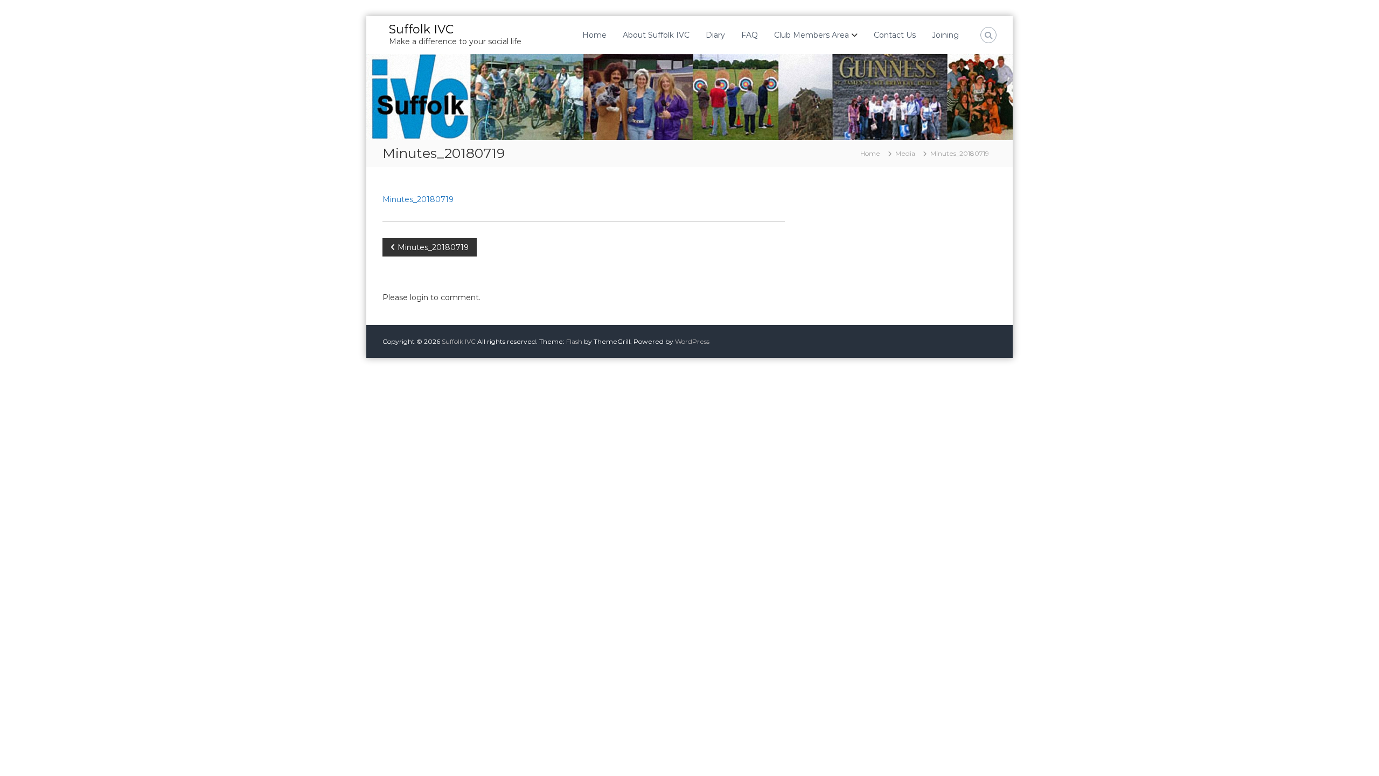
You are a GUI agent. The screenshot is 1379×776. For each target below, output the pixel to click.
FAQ (749, 35)
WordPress (692, 341)
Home (594, 35)
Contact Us (895, 35)
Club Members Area (811, 35)
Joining (945, 35)
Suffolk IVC (421, 29)
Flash (574, 341)
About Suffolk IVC (656, 35)
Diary (715, 35)
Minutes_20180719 (418, 199)
